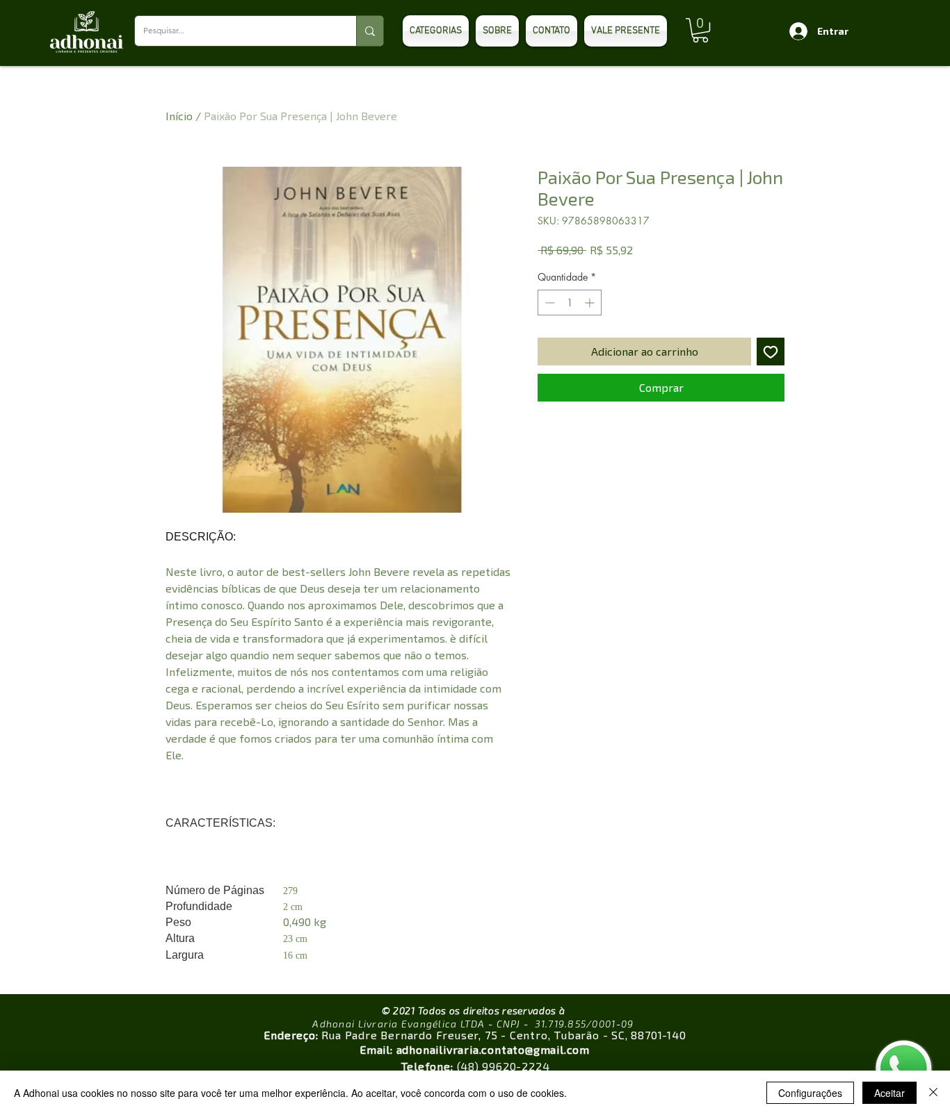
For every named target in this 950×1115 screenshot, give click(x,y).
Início (179, 115)
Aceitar (889, 1093)
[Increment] (590, 302)
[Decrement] (548, 302)
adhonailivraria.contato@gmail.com (493, 1049)
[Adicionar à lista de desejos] (770, 351)
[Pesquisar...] (369, 31)
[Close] (933, 1093)
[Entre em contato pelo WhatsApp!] (904, 1069)
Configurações (810, 1093)
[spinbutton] (569, 302)
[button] (700, 30)
